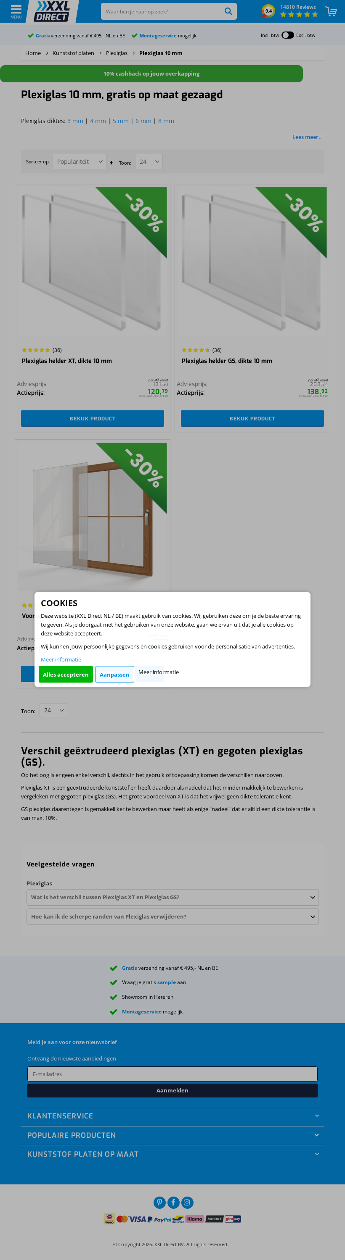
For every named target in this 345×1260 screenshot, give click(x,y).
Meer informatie (61, 659)
